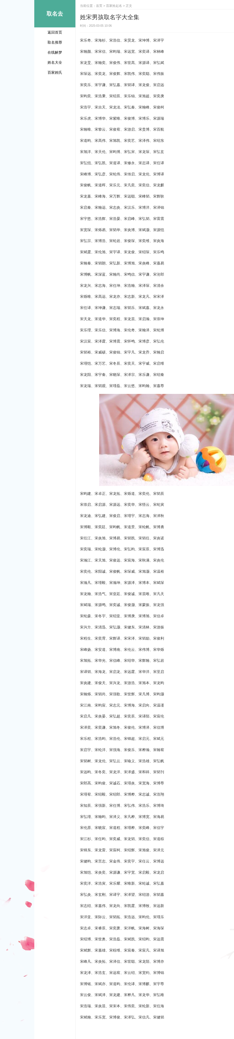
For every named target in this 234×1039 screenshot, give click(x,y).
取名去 (55, 14)
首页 (99, 6)
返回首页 (55, 32)
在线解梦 (55, 52)
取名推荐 (55, 42)
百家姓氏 (55, 72)
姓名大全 (55, 62)
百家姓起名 (114, 6)
